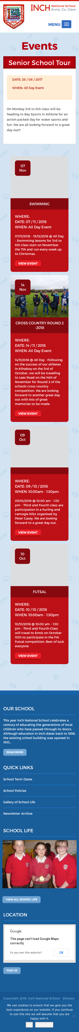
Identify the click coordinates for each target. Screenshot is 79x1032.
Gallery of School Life (19, 802)
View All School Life (21, 899)
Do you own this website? (26, 952)
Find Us (12, 970)
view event (28, 263)
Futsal (39, 592)
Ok (29, 1025)
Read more (15, 752)
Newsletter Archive (17, 813)
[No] (73, 1016)
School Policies (14, 790)
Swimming (39, 204)
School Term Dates (17, 779)
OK (61, 952)
